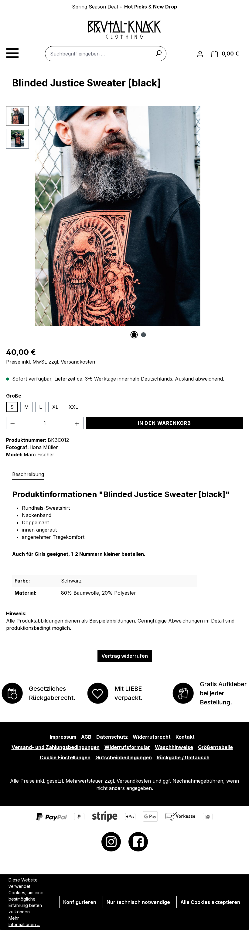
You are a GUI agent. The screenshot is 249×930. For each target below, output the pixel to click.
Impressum (63, 737)
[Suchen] (158, 53)
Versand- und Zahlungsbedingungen (56, 747)
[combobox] (105, 53)
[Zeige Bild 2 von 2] (143, 334)
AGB (86, 737)
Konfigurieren (79, 902)
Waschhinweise (174, 747)
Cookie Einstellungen (65, 757)
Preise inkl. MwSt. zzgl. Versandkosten (50, 362)
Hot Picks (135, 7)
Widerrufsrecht (152, 737)
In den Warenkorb (164, 423)
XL (55, 407)
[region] (124, 222)
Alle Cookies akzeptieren (210, 902)
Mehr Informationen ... (24, 921)
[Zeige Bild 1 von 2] (134, 334)
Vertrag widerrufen (124, 656)
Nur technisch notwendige (138, 902)
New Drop (165, 7)
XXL (73, 407)
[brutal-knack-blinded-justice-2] (117, 216)
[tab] (28, 474)
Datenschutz (112, 737)
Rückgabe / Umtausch (183, 757)
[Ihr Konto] (200, 54)
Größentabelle (215, 747)
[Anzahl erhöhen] (77, 423)
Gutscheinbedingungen (123, 757)
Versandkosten (134, 781)
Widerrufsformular (127, 747)
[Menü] (12, 52)
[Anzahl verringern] (12, 423)
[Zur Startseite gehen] (124, 30)
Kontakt (185, 737)
